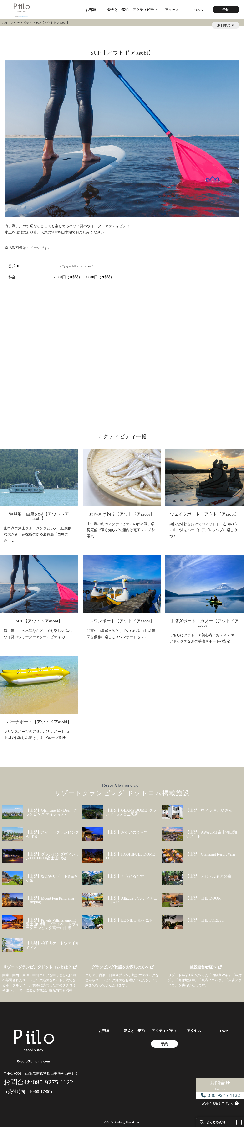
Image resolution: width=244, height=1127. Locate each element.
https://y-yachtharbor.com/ (73, 266)
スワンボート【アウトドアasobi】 (121, 621)
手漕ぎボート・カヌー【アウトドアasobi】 (204, 623)
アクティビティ (145, 10)
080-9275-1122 (223, 1095)
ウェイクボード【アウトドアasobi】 (204, 514)
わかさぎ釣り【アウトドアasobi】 (121, 514)
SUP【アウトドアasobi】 (38, 621)
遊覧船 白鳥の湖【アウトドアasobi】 (39, 516)
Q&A (198, 10)
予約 (225, 9)
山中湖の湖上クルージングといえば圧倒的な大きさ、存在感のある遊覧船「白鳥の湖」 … (38, 534)
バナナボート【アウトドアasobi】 (39, 721)
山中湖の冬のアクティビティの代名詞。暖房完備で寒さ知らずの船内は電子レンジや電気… (121, 530)
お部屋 (91, 10)
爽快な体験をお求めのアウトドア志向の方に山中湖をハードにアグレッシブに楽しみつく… (203, 530)
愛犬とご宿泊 (118, 10)
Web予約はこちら (217, 1103)
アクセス (172, 10)
